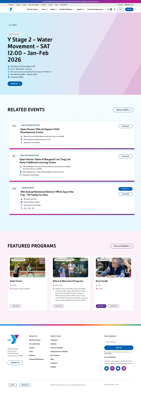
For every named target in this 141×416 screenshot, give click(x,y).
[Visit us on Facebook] (106, 368)
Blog (52, 359)
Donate (129, 9)
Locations (43, 5)
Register (124, 189)
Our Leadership (34, 344)
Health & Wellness (65, 9)
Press (31, 352)
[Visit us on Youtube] (118, 368)
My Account (130, 5)
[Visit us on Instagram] (112, 368)
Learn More (125, 126)
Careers (50, 5)
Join (120, 9)
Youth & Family (32, 9)
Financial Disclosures (36, 359)
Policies (53, 367)
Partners (32, 355)
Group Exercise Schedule (59, 352)
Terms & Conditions (109, 384)
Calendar (54, 344)
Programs (11, 5)
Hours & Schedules (34, 5)
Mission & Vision (34, 340)
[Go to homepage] (11, 9)
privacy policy (107, 353)
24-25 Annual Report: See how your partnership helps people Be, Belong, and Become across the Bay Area (70, 1)
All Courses (13, 25)
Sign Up (119, 348)
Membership (25, 385)
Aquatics (80, 9)
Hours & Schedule (57, 348)
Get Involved (63, 5)
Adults (52, 9)
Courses (18, 5)
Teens (44, 9)
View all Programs (121, 246)
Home (116, 384)
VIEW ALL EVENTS (122, 110)
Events (24, 5)
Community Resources (95, 9)
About (56, 5)
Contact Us (121, 5)
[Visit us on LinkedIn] (124, 368)
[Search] (114, 9)
